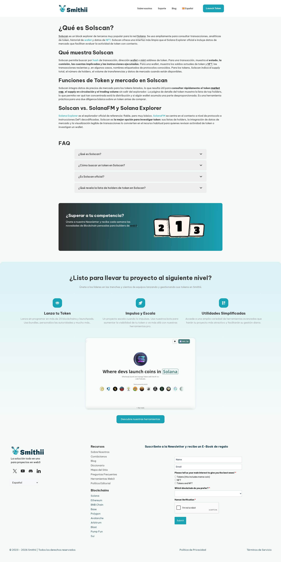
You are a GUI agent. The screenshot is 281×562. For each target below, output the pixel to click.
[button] (140, 154)
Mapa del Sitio (99, 469)
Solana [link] (141, 36)
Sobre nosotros (144, 8)
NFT (108, 40)
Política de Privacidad (193, 549)
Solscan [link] (63, 36)
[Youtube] (23, 471)
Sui (92, 536)
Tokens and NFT (185, 483)
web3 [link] (133, 225)
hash (95, 60)
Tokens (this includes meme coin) (193, 477)
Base (94, 509)
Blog (174, 8)
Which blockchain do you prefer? (192, 488)
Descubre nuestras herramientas (140, 419)
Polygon (96, 513)
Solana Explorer (68, 115)
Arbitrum (96, 522)
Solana (95, 495)
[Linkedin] (39, 471)
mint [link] (143, 60)
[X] (15, 471)
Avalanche (97, 518)
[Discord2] (31, 471)
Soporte (162, 8)
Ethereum (96, 500)
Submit (180, 520)
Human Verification (185, 499)
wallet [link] (134, 60)
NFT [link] (210, 64)
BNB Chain (97, 504)
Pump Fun (97, 531)
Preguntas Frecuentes (104, 474)
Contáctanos (99, 456)
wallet (88, 40)
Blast (94, 527)
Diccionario (97, 465)
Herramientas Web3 (103, 478)
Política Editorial (100, 483)
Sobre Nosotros (100, 452)
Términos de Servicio (259, 549)
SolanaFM (159, 115)
